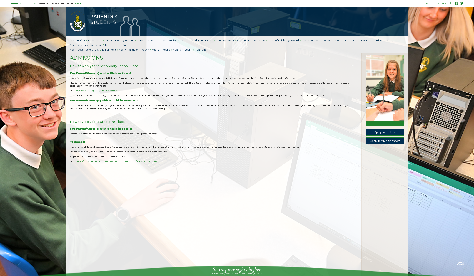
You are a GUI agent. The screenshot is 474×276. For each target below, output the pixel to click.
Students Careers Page (251, 40)
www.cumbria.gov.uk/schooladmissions (97, 90)
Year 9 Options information (86, 44)
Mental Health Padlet (118, 44)
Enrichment (109, 49)
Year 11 (188, 49)
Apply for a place (385, 132)
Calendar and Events (200, 40)
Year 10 (177, 49)
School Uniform (332, 40)
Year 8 (156, 49)
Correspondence (147, 40)
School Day (92, 49)
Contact (366, 40)
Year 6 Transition (128, 49)
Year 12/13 (200, 49)
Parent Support (311, 40)
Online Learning (383, 40)
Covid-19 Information (173, 40)
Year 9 (166, 49)
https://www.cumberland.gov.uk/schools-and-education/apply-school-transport (118, 161)
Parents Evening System (119, 40)
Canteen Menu (225, 40)
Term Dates (95, 40)
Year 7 (145, 49)
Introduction (77, 40)
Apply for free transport (385, 141)
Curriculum (351, 40)
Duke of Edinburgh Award (283, 40)
